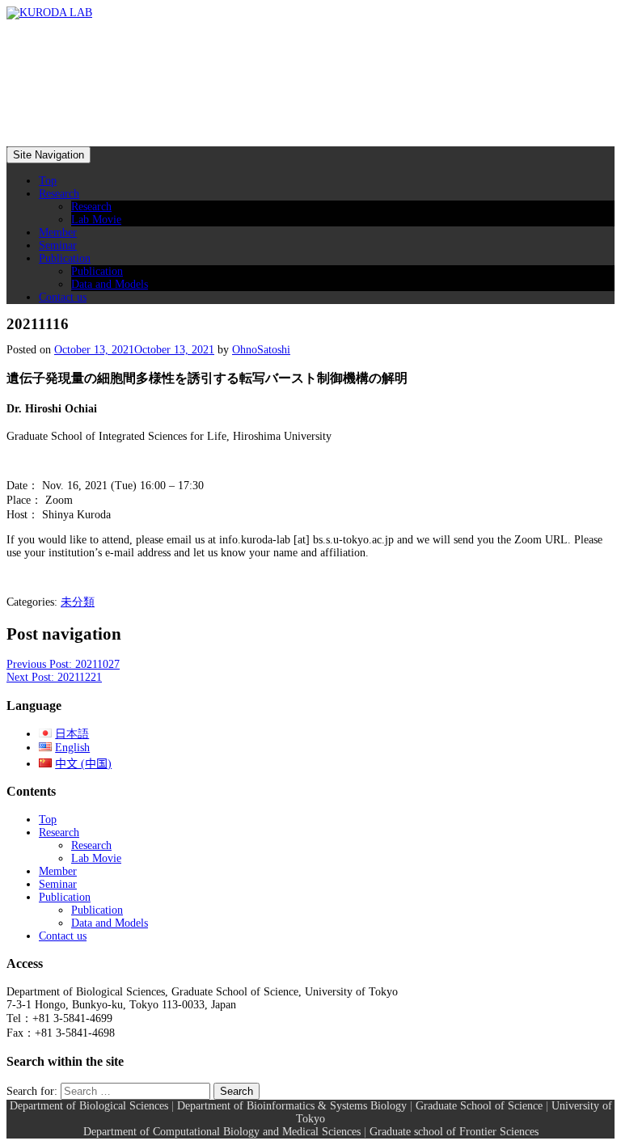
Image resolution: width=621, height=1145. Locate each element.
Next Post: (54, 677)
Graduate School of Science (479, 1106)
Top (48, 181)
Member (58, 232)
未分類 (78, 602)
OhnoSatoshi (261, 350)
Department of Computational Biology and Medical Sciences (222, 1132)
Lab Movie (96, 219)
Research (59, 194)
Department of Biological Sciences (89, 1106)
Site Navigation (48, 155)
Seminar (58, 245)
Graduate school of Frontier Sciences (454, 1132)
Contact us (63, 297)
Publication (65, 258)
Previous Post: (63, 664)
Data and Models (109, 284)
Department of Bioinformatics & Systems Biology (292, 1106)
